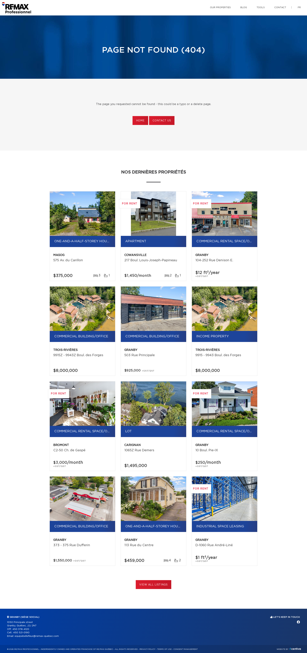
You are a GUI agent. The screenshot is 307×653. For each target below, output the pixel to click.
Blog (243, 7)
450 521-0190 (21, 632)
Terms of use (164, 649)
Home (140, 120)
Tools (261, 7)
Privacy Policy (147, 649)
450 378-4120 (20, 629)
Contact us (162, 120)
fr (299, 7)
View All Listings (153, 585)
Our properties (220, 7)
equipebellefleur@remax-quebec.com (37, 636)
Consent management (185, 649)
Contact (280, 7)
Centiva (295, 649)
